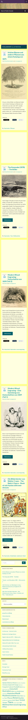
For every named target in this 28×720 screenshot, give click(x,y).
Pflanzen (12, 128)
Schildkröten (4, 700)
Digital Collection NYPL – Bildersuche (11, 637)
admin (5, 283)
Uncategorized (19, 61)
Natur (21, 695)
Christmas (5, 685)
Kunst (22, 691)
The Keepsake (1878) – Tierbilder (16, 168)
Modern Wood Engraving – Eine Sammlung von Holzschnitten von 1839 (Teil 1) (12, 392)
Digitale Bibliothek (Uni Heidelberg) (10, 640)
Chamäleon (23, 682)
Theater (4, 702)
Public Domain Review (7, 654)
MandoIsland (5, 619)
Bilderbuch (10, 682)
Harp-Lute (7, 689)
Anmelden (4, 664)
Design (16, 685)
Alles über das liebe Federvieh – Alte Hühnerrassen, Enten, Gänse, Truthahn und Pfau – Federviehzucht (12, 593)
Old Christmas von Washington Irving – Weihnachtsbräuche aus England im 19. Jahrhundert (11, 586)
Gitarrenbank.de (6, 616)
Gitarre (21, 687)
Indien (12, 691)
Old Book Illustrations (7, 649)
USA (21, 702)
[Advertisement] (14, 30)
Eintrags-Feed (5, 667)
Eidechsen (20, 684)
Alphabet (4, 682)
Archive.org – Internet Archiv (9, 631)
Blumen (15, 682)
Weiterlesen (7, 220)
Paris (5, 698)
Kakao (15, 691)
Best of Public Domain (7, 11)
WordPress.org (6, 673)
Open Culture (5, 651)
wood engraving (20, 349)
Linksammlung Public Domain (9, 646)
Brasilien (19, 682)
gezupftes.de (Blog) (7, 613)
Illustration (7, 128)
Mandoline (11, 693)
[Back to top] (24, 716)
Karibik (19, 691)
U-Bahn (17, 702)
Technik (22, 700)
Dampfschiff (11, 685)
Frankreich (11, 687)
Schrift (14, 700)
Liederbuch (19, 556)
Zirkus (4, 707)
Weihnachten (16, 236)
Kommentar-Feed (6, 670)
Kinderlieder (13, 556)
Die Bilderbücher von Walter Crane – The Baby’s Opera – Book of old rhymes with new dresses (13, 483)
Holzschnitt (7, 349)
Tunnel (14, 702)
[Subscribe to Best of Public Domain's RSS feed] (2, 1)
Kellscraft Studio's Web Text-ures (10, 643)
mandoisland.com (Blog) (8, 622)
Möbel (18, 695)
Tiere (11, 236)
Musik (24, 556)
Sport (17, 700)
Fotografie (5, 687)
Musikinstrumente (9, 696)
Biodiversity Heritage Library (9, 634)
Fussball (16, 687)
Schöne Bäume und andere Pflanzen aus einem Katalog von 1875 (13, 55)
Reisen (15, 698)
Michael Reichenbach (8, 61)
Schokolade (10, 700)
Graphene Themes (14, 718)
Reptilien (21, 698)
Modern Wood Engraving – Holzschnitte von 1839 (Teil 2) (12, 278)
